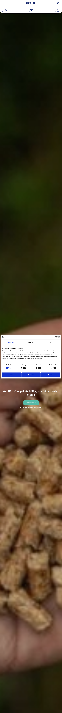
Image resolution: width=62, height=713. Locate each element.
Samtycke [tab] (11, 342)
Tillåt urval (31, 374)
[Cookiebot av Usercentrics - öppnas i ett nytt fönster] (53, 337)
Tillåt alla (50, 374)
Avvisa (11, 374)
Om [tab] (51, 342)
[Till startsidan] (30, 3)
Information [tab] (31, 342)
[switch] (23, 368)
